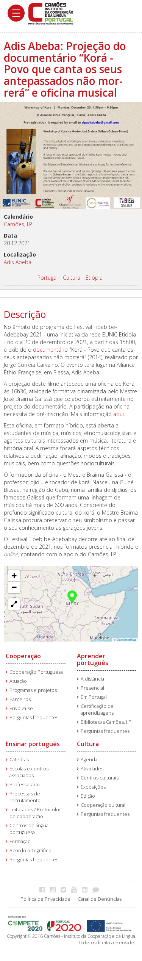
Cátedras (19, 759)
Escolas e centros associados (28, 772)
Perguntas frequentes (33, 717)
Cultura (71, 277)
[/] (50, 12)
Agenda (89, 759)
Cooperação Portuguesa (36, 672)
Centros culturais (100, 778)
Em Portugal (94, 697)
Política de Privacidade (45, 899)
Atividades (92, 768)
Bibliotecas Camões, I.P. (107, 722)
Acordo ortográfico (30, 850)
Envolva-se (21, 708)
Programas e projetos (33, 690)
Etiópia (94, 277)
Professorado (24, 784)
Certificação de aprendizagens (97, 709)
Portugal (47, 277)
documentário (50, 349)
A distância (92, 679)
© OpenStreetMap (125, 639)
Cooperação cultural (103, 805)
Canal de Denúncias (100, 899)
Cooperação (23, 656)
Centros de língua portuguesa (28, 829)
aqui (118, 414)
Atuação (18, 681)
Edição (88, 796)
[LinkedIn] (86, 889)
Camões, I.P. (18, 224)
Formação (20, 841)
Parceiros (20, 699)
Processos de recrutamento (25, 797)
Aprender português (92, 659)
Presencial (92, 688)
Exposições (93, 787)
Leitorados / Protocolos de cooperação (35, 813)
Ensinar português (33, 744)
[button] (72, 596)
